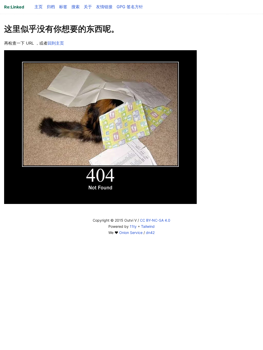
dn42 (150, 232)
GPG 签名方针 (130, 6)
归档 (51, 6)
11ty (133, 226)
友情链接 (104, 6)
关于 (88, 6)
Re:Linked (14, 6)
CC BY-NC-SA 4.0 (155, 220)
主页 (38, 6)
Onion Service (131, 232)
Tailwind (148, 226)
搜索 (75, 6)
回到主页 (56, 43)
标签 (63, 6)
